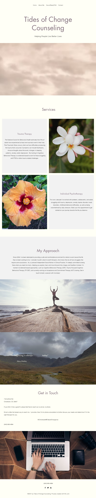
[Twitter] (48, 488)
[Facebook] (45, 488)
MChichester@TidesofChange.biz (48, 420)
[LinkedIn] (51, 488)
